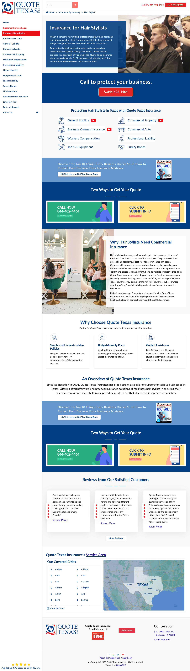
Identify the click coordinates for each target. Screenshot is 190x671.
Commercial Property (13, 54)
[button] (37, 112)
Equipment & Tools (12, 75)
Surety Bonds (9, 86)
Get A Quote (177, 5)
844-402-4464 (156, 5)
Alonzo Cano (108, 523)
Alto (57, 582)
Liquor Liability (10, 70)
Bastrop (84, 600)
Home (51, 12)
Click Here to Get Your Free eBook (80, 174)
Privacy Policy (126, 658)
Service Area (96, 555)
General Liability (11, 44)
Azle (83, 594)
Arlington (85, 588)
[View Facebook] (109, 655)
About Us (104, 658)
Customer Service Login (15, 28)
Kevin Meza (155, 527)
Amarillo (58, 588)
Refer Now (126, 630)
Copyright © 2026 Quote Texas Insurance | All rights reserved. (116, 662)
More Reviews (116, 538)
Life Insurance (10, 91)
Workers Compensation (15, 60)
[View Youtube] (122, 655)
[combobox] (59, 5)
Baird (57, 600)
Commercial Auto (11, 49)
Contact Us (114, 658)
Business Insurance (12, 38)
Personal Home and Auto (15, 97)
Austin (58, 594)
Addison (84, 569)
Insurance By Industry (69, 12)
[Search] (75, 5)
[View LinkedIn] (118, 655)
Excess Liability (10, 81)
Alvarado (85, 582)
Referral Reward (11, 107)
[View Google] (113, 655)
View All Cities (57, 608)
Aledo (57, 576)
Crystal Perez (60, 520)
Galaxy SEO (121, 665)
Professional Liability (13, 65)
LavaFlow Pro (9, 102)
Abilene (58, 569)
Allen (83, 576)
